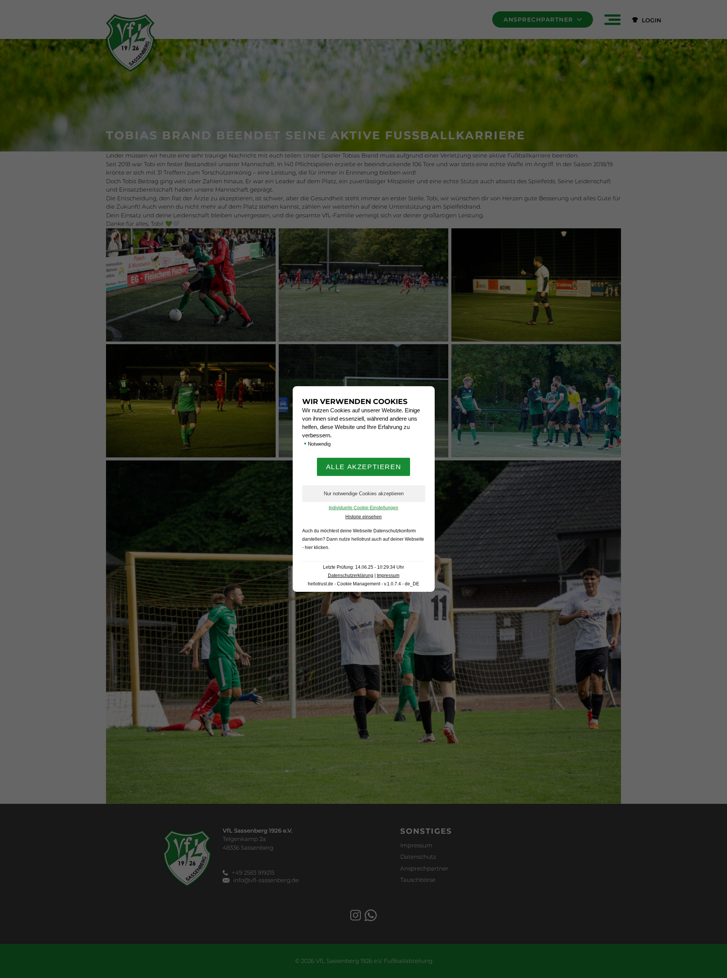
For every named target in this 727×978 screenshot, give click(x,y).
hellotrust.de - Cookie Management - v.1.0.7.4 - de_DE (363, 583)
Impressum (388, 575)
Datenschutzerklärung (350, 575)
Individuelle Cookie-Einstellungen (363, 507)
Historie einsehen (363, 516)
